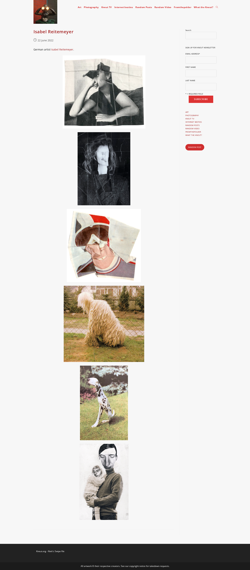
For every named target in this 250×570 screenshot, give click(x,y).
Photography (192, 115)
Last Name (190, 80)
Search (188, 30)
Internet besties (193, 122)
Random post (194, 147)
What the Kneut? (193, 135)
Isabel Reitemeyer (53, 32)
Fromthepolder (193, 132)
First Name (190, 67)
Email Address (192, 53)
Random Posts (192, 125)
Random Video (192, 128)
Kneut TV (189, 118)
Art (187, 112)
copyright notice (137, 566)
